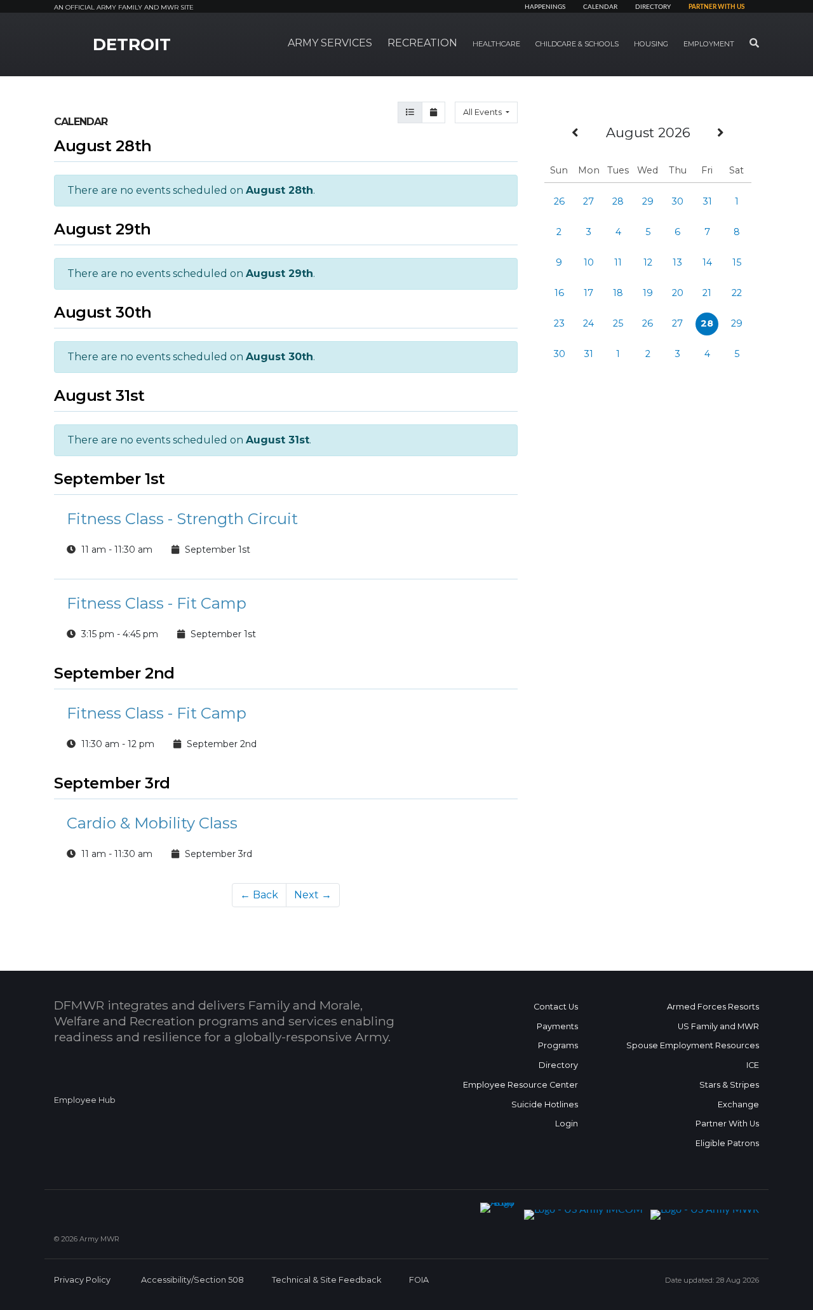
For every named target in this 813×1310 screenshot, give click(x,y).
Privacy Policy (82, 1280)
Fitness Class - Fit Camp (156, 603)
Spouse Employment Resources (692, 1045)
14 (707, 262)
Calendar (600, 7)
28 (618, 201)
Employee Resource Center (520, 1085)
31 (707, 201)
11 (618, 262)
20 (677, 293)
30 (677, 201)
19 (648, 293)
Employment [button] (708, 43)
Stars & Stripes (729, 1085)
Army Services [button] (330, 43)
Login (566, 1123)
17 (588, 293)
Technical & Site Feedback (326, 1280)
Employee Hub (85, 1100)
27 (588, 201)
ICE (752, 1065)
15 (736, 262)
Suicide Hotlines (544, 1104)
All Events (483, 112)
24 (588, 323)
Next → (313, 895)
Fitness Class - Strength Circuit (182, 519)
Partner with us (716, 7)
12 (647, 262)
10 (589, 262)
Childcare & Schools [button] (577, 43)
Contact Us (556, 1006)
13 (677, 262)
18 (618, 293)
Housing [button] (651, 43)
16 (559, 293)
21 (706, 293)
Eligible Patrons (727, 1143)
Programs (558, 1045)
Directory (653, 7)
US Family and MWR (718, 1026)
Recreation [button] (422, 43)
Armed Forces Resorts (713, 1006)
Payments (557, 1026)
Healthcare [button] (496, 43)
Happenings (545, 7)
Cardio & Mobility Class (152, 823)
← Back (259, 895)
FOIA (419, 1280)
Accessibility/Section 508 (192, 1280)
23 (559, 323)
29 (648, 201)
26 (559, 201)
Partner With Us (727, 1123)
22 (737, 293)
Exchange (738, 1104)
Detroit (132, 44)
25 (618, 323)
